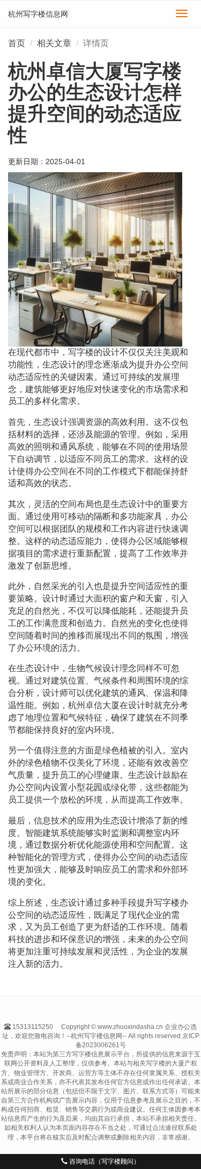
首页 (16, 43)
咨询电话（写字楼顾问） (104, 1161)
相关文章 (54, 43)
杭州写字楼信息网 (38, 14)
